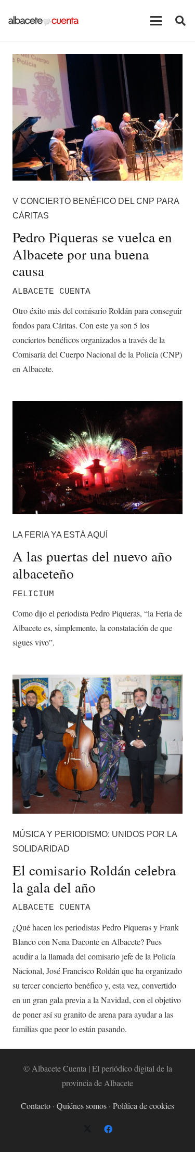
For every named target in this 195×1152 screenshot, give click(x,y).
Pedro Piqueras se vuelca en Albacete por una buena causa (92, 253)
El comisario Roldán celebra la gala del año (94, 878)
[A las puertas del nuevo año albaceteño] (97, 457)
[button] (156, 21)
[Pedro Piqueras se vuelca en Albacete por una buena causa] (97, 117)
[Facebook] (108, 1129)
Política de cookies (143, 1105)
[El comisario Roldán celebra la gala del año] (97, 744)
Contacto (35, 1105)
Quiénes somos (82, 1105)
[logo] (43, 21)
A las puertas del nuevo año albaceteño (92, 564)
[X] (87, 1129)
